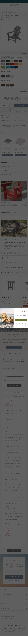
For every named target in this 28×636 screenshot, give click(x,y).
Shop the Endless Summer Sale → (21, 313)
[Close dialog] (27, 308)
